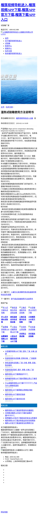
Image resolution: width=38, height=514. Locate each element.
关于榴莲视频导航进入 (13, 41)
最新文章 (4, 346)
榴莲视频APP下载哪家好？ (17, 470)
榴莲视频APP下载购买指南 (15, 394)
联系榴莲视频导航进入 (13, 53)
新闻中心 (8, 46)
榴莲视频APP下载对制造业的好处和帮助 (20, 420)
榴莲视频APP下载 (15, 496)
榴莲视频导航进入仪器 (24, 118)
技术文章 (8, 51)
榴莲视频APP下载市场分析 (15, 399)
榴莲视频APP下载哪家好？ (16, 374)
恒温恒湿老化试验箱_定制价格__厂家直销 (20, 358)
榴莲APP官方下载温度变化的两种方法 (19, 423)
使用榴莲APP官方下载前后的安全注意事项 (21, 418)
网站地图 (26, 505)
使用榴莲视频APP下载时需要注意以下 (19, 475)
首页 (6, 38)
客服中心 (8, 48)
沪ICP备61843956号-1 (23, 508)
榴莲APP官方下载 (29, 496)
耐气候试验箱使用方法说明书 (22, 299)
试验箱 (7, 43)
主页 (2, 107)
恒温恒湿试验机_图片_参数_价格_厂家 (19, 370)
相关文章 (4, 405)
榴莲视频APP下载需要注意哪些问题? (19, 390)
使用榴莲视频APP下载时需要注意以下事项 (21, 379)
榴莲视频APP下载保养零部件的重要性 (19, 410)
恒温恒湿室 (24, 498)
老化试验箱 (14, 498)
